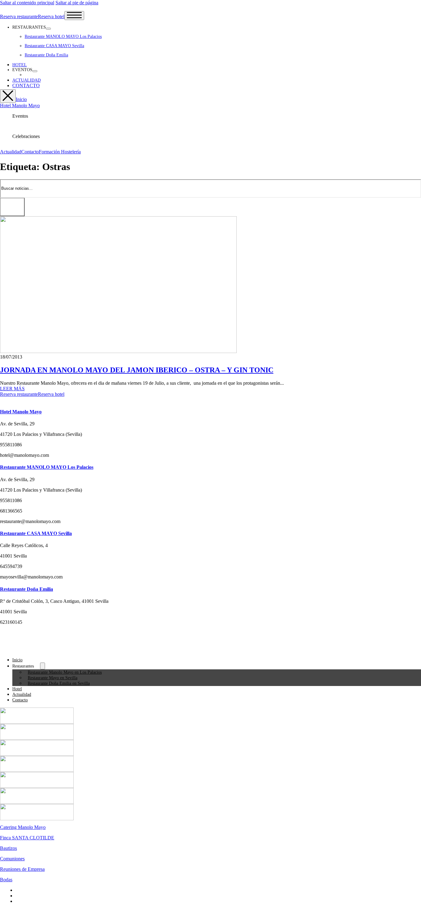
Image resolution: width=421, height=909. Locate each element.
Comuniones (12, 858)
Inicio (21, 99)
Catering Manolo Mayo (23, 827)
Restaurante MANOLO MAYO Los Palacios (63, 36)
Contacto (30, 151)
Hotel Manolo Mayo (20, 105)
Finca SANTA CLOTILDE (27, 837)
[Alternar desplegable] (48, 29)
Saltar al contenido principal (27, 2)
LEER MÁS (12, 388)
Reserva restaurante (19, 16)
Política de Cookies (34, 901)
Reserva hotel (51, 16)
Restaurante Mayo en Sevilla (52, 678)
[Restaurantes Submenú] (42, 666)
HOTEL (19, 65)
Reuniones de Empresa (22, 869)
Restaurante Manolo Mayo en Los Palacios (65, 672)
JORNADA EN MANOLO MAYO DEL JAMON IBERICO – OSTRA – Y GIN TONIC (136, 370)
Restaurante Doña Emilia (46, 55)
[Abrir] (74, 15)
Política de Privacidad (36, 895)
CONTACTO (26, 85)
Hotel (17, 689)
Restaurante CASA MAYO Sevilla (54, 45)
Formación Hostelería (60, 151)
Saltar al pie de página (76, 2)
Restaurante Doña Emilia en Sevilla (59, 683)
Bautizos (8, 848)
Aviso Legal (27, 890)
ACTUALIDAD (26, 80)
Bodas (6, 879)
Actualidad (10, 151)
